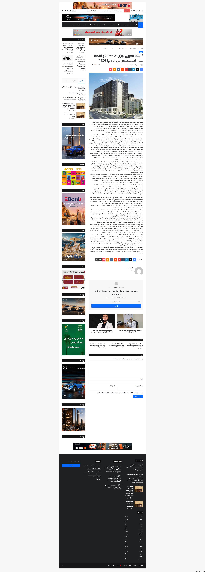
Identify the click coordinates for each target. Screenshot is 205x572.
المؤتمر (118, 565)
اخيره (141, 521)
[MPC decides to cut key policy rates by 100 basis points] (80, 115)
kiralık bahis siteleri (200, 571)
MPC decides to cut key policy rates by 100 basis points (69, 115)
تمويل (140, 24)
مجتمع (98, 24)
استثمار (129, 24)
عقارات (113, 24)
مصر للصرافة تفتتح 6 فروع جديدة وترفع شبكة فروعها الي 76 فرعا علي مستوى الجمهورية (97, 345)
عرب (141, 549)
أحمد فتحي (138, 64)
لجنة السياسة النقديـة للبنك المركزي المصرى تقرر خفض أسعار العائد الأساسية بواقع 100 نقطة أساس (68, 106)
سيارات (119, 24)
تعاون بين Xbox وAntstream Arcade (77, 93)
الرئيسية (140, 48)
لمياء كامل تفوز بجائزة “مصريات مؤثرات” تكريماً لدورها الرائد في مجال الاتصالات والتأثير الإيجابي (74, 98)
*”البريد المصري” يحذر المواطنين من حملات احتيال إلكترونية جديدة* (73, 88)
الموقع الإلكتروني (111, 385)
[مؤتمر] (136, 18)
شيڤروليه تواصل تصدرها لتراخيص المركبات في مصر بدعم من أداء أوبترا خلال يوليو (80, 47)
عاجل (141, 546)
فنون (104, 24)
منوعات (140, 558)
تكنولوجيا (135, 24)
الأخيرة (74, 81)
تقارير (84, 24)
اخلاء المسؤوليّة (110, 565)
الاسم (141, 379)
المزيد (73, 24)
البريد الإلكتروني (139, 385)
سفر (124, 24)
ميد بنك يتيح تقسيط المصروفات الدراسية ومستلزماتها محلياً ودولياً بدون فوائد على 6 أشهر (103, 10)
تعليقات (66, 81)
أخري (141, 519)
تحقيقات (79, 24)
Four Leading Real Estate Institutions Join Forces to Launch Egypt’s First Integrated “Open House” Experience (67, 67)
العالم (89, 24)
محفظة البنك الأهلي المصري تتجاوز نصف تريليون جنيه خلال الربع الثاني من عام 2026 (116, 345)
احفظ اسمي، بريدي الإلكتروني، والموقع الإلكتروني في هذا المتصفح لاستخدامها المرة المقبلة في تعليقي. (119, 392)
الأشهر (81, 81)
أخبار (94, 24)
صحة (108, 24)
